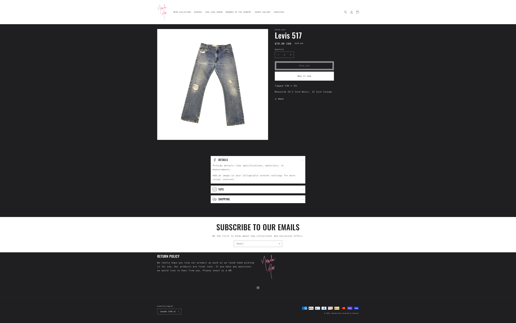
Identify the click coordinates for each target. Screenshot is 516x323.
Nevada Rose (337, 313)
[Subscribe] (279, 244)
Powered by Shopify (351, 313)
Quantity (279, 49)
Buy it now (304, 76)
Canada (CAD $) (168, 312)
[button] (346, 12)
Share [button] (281, 99)
